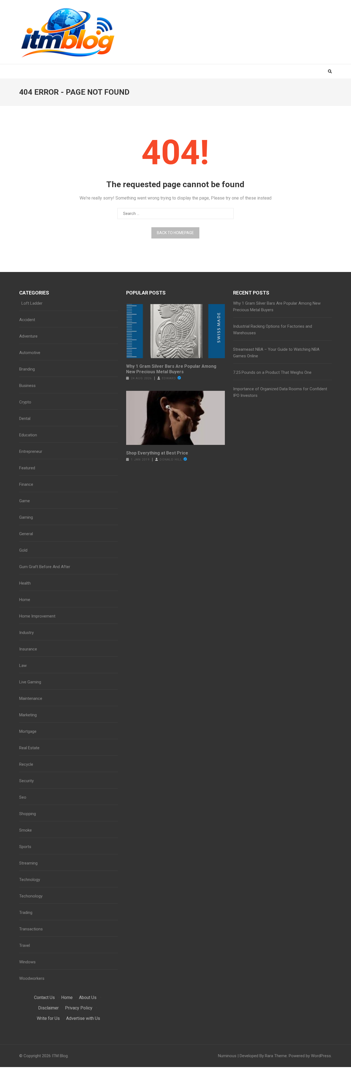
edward (169, 378)
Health (25, 583)
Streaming (28, 863)
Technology (29, 879)
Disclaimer (48, 1008)
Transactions (31, 929)
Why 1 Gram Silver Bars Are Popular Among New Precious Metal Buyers (171, 369)
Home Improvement (37, 616)
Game (24, 500)
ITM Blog (60, 1055)
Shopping (27, 813)
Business (27, 385)
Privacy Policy (78, 1008)
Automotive (29, 352)
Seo (22, 797)
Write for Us (48, 1018)
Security (26, 780)
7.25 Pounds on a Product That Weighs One (272, 372)
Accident (27, 319)
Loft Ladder (31, 303)
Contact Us (44, 997)
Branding (27, 369)
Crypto (25, 402)
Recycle (26, 764)
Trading (25, 912)
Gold (23, 550)
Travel (24, 945)
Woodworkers (31, 978)
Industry (26, 632)
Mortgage (27, 731)
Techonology (31, 896)
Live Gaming (30, 682)
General (26, 533)
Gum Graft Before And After (44, 566)
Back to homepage (175, 233)
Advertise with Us (83, 1018)
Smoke (25, 830)
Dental (24, 418)
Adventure (28, 336)
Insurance (28, 649)
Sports (25, 846)
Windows (27, 961)
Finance (26, 484)
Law (23, 665)
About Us (88, 997)
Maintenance (30, 698)
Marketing (28, 714)
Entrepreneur (30, 451)
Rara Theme (276, 1055)
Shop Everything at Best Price (157, 453)
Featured (27, 467)
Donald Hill (171, 459)
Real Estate (29, 747)
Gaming (26, 517)
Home (24, 599)
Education (28, 435)
